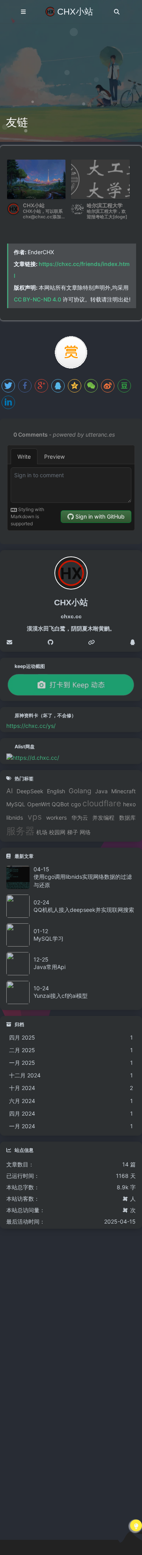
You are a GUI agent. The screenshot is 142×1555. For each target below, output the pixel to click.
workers (56, 818)
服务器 (20, 831)
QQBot (60, 804)
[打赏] (71, 352)
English (56, 791)
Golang (80, 791)
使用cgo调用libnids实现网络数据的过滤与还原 (83, 880)
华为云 (79, 818)
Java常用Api (49, 967)
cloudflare (101, 803)
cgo (76, 804)
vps (35, 817)
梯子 (72, 832)
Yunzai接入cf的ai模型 (61, 995)
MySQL (15, 804)
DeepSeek (30, 791)
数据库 (127, 818)
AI (9, 791)
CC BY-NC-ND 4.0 (37, 299)
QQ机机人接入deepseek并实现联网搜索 (84, 909)
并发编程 (103, 818)
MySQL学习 (49, 938)
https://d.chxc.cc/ (36, 757)
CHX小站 (75, 12)
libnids (14, 818)
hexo (129, 804)
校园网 (57, 832)
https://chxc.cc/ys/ (31, 725)
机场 (41, 832)
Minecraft (123, 791)
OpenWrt (38, 804)
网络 (85, 832)
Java (101, 791)
